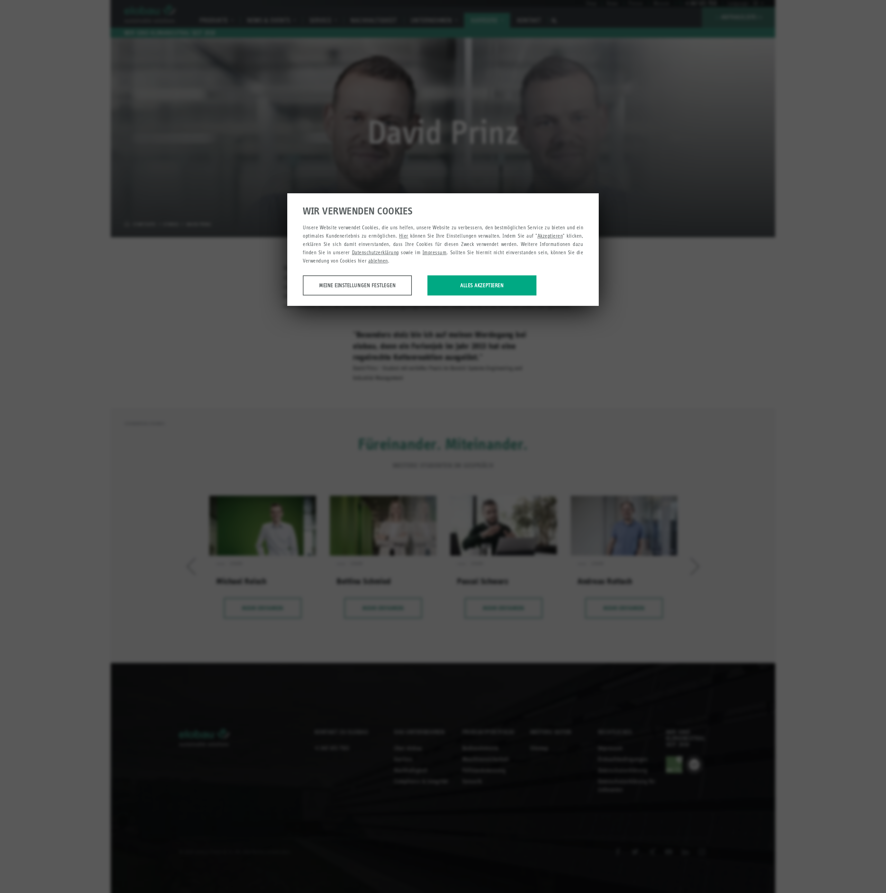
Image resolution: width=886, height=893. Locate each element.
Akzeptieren (550, 236)
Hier (403, 236)
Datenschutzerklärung (375, 252)
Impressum (435, 252)
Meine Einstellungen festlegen (357, 285)
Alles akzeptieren (482, 285)
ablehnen (378, 261)
